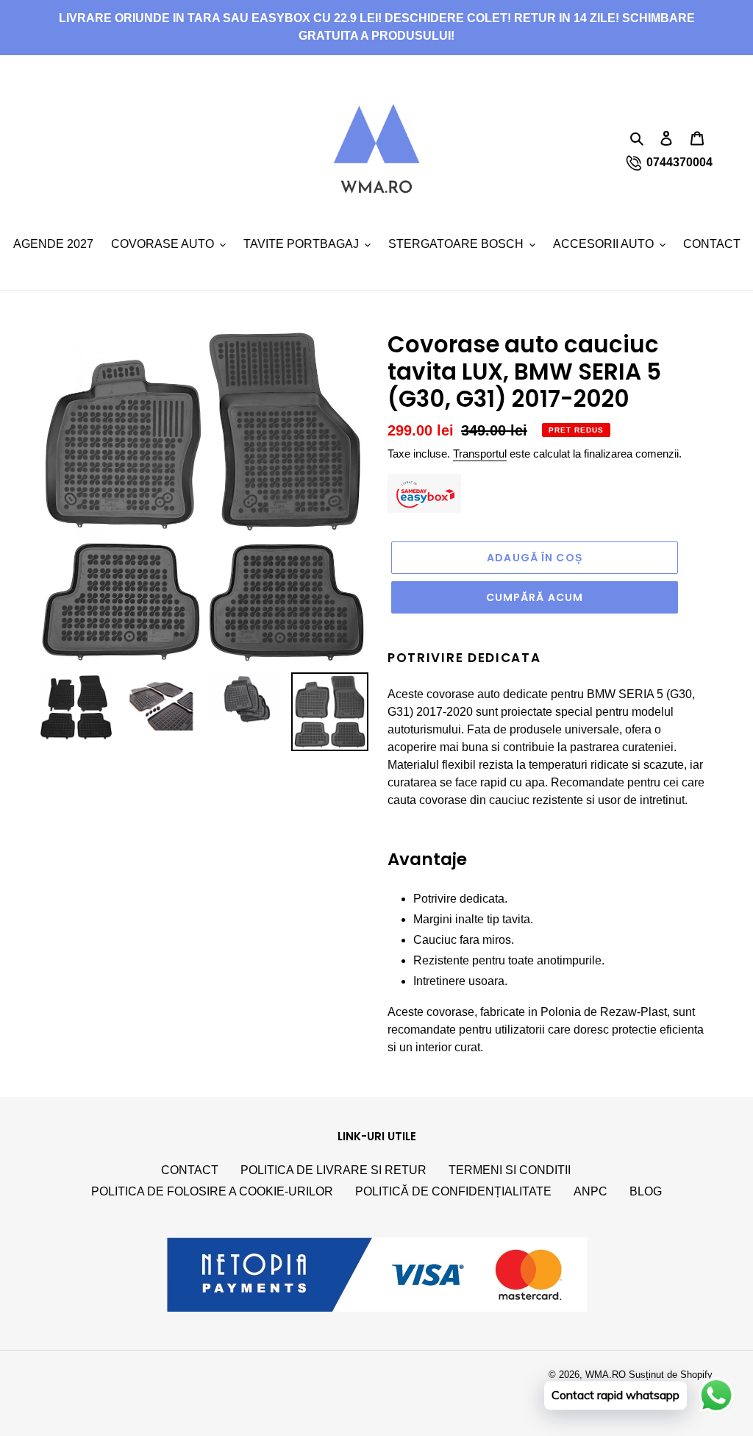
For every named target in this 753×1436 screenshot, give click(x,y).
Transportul (480, 453)
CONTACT (189, 1170)
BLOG (645, 1191)
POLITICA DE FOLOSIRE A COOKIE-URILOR (212, 1191)
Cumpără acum (534, 597)
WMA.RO (605, 1374)
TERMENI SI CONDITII (510, 1170)
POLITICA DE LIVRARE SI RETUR (333, 1170)
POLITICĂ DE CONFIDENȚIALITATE (453, 1191)
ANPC (590, 1191)
